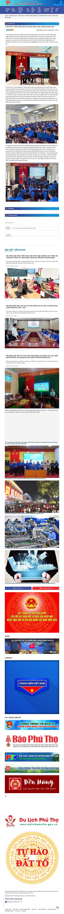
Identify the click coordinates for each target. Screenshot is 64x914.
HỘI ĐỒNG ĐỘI (33, 10)
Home (6, 15)
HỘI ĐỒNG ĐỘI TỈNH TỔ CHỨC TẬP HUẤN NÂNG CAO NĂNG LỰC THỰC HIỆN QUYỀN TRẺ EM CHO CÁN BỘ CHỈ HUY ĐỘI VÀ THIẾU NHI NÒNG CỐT (32, 356)
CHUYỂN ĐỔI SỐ (46, 10)
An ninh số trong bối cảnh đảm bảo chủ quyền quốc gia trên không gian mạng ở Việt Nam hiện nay (30, 583)
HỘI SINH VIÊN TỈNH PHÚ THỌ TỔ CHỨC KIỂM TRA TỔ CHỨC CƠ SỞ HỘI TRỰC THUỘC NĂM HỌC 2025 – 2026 (32, 306)
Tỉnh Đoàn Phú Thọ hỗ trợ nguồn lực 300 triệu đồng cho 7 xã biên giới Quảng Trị (25, 478)
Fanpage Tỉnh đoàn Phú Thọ (14, 901)
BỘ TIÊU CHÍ (13, 15)
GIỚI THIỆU (13, 10)
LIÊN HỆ (56, 10)
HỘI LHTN (28, 10)
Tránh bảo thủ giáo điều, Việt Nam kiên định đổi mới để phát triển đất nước (24, 513)
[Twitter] (8, 30)
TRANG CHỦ (8, 10)
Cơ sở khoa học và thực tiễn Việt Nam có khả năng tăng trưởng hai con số (23, 548)
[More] (12, 30)
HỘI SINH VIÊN (39, 10)
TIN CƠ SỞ (52, 10)
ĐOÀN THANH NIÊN (20, 10)
